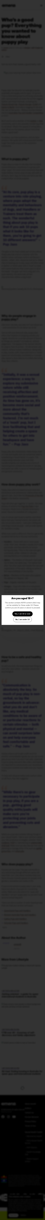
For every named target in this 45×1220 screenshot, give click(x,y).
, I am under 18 (22, 619)
